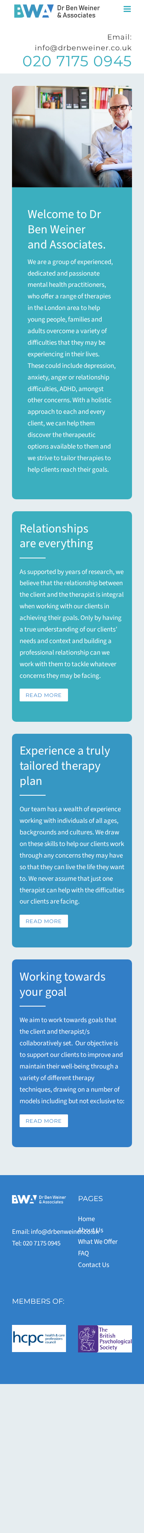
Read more (44, 695)
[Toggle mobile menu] (128, 9)
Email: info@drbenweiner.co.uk (83, 42)
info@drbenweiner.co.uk (65, 1232)
